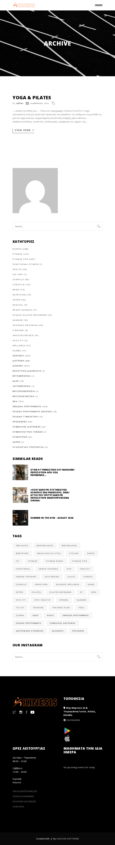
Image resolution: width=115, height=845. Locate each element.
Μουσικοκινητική (23, 396)
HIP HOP (18, 274)
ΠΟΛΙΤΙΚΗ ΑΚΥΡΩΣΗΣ (24, 801)
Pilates (36, 592)
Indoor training (26, 577)
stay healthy (42, 600)
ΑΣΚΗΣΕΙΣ (18, 356)
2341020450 (73, 720)
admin (19, 103)
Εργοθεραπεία (22, 376)
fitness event (54, 561)
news (91, 584)
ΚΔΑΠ (16, 381)
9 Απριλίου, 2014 (40, 103)
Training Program (25, 325)
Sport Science (22, 310)
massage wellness (67, 584)
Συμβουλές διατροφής (63, 623)
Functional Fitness (26, 264)
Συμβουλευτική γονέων (28, 432)
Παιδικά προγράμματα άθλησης (32, 411)
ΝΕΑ (15, 401)
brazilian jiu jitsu (49, 553)
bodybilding (69, 546)
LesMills (18, 279)
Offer (17, 300)
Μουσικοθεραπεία (24, 391)
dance (91, 553)
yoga (81, 608)
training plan (61, 608)
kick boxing (52, 577)
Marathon (41, 584)
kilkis (71, 577)
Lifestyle (19, 284)
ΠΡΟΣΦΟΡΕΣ (20, 422)
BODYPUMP (22, 553)
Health (17, 269)
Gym (69, 569)
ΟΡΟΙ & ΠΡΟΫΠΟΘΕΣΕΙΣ (25, 791)
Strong (63, 600)
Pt (81, 592)
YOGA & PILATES (32, 97)
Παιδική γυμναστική (25, 417)
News (16, 289)
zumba (20, 615)
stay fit (21, 600)
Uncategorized (23, 335)
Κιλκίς (50, 615)
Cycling (74, 553)
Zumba (17, 350)
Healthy (85, 569)
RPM (93, 592)
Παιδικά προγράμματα (28, 623)
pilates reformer (60, 592)
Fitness (17, 254)
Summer (18, 320)
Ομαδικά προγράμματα (76, 615)
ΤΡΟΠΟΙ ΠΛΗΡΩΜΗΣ (23, 796)
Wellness (19, 345)
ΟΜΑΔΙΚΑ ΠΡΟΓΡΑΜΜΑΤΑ (27, 406)
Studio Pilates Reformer (30, 315)
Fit (18, 561)
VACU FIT (18, 340)
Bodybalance (45, 546)
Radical (18, 305)
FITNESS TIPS (20, 259)
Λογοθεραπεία (22, 386)
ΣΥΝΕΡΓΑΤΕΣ (20, 437)
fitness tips (79, 561)
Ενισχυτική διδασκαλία (27, 371)
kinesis (88, 577)
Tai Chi (20, 608)
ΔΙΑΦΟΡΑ (18, 366)
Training (38, 608)
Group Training (48, 569)
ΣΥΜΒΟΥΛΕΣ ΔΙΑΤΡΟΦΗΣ (27, 427)
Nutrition (19, 295)
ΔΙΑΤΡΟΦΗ (19, 361)
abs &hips (22, 546)
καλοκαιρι (58, 631)
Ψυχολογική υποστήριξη (28, 447)
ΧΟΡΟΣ (17, 442)
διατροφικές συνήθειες (30, 631)
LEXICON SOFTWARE (67, 838)
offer (19, 592)
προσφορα (78, 631)
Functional (23, 569)
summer (81, 600)
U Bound (18, 330)
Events (17, 249)
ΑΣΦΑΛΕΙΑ (18, 806)
